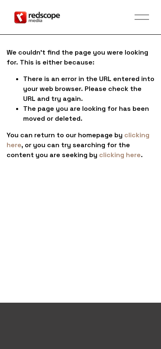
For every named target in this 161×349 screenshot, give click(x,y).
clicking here (120, 155)
